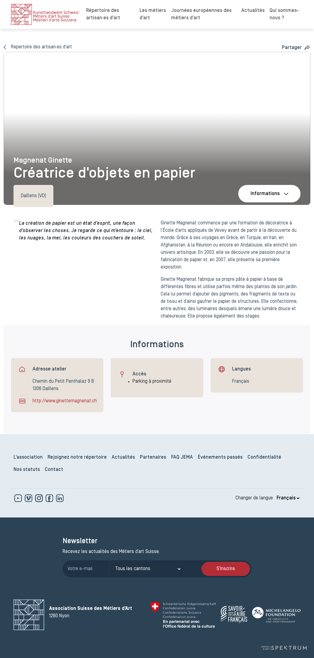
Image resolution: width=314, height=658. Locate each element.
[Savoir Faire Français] (234, 614)
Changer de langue (254, 498)
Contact (54, 470)
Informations (265, 194)
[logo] (45, 14)
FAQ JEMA (182, 457)
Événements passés (220, 457)
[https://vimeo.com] (29, 498)
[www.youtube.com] (18, 498)
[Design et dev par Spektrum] (284, 648)
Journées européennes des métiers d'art (201, 14)
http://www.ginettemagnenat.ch (65, 401)
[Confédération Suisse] (183, 615)
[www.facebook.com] (50, 498)
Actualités (253, 11)
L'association (28, 457)
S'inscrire (225, 569)
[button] (296, 47)
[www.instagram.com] (39, 498)
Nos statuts (26, 470)
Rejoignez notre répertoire (77, 457)
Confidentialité (264, 457)
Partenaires (153, 457)
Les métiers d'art (153, 14)
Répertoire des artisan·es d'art (103, 14)
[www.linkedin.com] (59, 498)
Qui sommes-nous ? (284, 14)
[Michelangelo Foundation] (276, 614)
